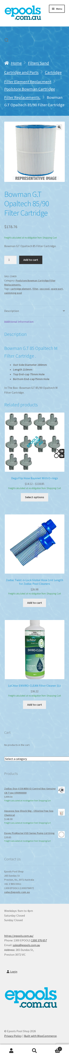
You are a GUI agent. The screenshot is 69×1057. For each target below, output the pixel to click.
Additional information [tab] (18, 321)
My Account (11, 1051)
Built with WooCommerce (40, 1036)
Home (16, 63)
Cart (53, 1047)
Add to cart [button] (34, 602)
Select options (34, 497)
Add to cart (30, 260)
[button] (59, 127)
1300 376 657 (39, 940)
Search (34, 1051)
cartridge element (20, 288)
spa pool (44, 288)
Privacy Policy (13, 1036)
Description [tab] (11, 311)
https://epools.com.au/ (18, 936)
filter (35, 288)
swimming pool (13, 293)
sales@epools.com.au (17, 892)
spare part (57, 288)
